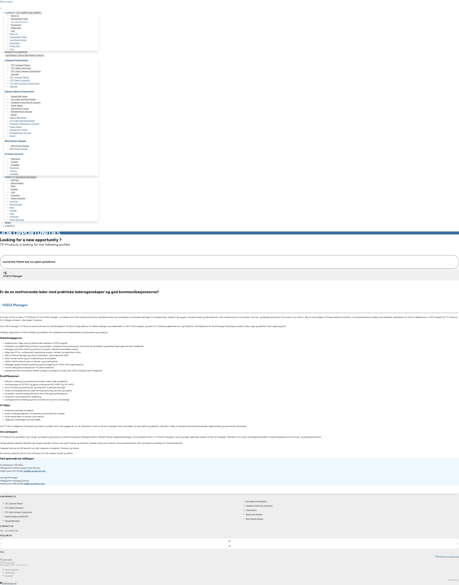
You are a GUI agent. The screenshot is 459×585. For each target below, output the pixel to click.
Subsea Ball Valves (19, 96)
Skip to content (6, 1)
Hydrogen (15, 195)
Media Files (16, 28)
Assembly (15, 165)
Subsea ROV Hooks (20, 108)
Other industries (18, 198)
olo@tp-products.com (35, 471)
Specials (15, 74)
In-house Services (14, 154)
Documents (16, 25)
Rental (13, 114)
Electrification (17, 183)
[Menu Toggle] (1, 8)
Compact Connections (16, 60)
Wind (13, 186)
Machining (15, 159)
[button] (229, 275)
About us (15, 15)
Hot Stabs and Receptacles (23, 99)
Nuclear (14, 189)
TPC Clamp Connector (21, 68)
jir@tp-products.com (34, 484)
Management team (19, 19)
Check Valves (17, 105)
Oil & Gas (15, 180)
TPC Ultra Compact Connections (26, 71)
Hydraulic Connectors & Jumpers (25, 102)
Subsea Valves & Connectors (19, 91)
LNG (13, 192)
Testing (14, 162)
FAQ (13, 31)
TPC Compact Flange (20, 65)
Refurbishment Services (21, 111)
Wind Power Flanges (15, 141)
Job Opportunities (19, 22)
